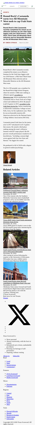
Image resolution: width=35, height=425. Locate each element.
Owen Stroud (11, 42)
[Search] (32, 6)
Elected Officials (12, 411)
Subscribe (23, 6)
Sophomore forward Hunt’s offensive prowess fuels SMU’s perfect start (15, 191)
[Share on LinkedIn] (1, 16)
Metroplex (10, 399)
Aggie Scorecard (12, 374)
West (8, 404)
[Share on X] (1, 13)
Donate (12, 6)
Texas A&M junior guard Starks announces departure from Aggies (17, 221)
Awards (9, 413)
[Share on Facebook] (1, 11)
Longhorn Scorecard (13, 375)
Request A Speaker (13, 415)
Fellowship (10, 419)
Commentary (11, 367)
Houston (9, 397)
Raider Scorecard (12, 377)
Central (9, 393)
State (8, 363)
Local (8, 361)
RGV (8, 400)
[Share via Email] (1, 18)
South (8, 402)
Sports (6, 12)
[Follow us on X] (19, 327)
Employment (11, 417)
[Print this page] (1, 21)
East (8, 395)
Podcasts (9, 386)
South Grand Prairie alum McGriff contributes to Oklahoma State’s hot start (16, 282)
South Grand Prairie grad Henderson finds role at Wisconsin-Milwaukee (17, 250)
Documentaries (12, 384)
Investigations (11, 365)
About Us (6, 356)
